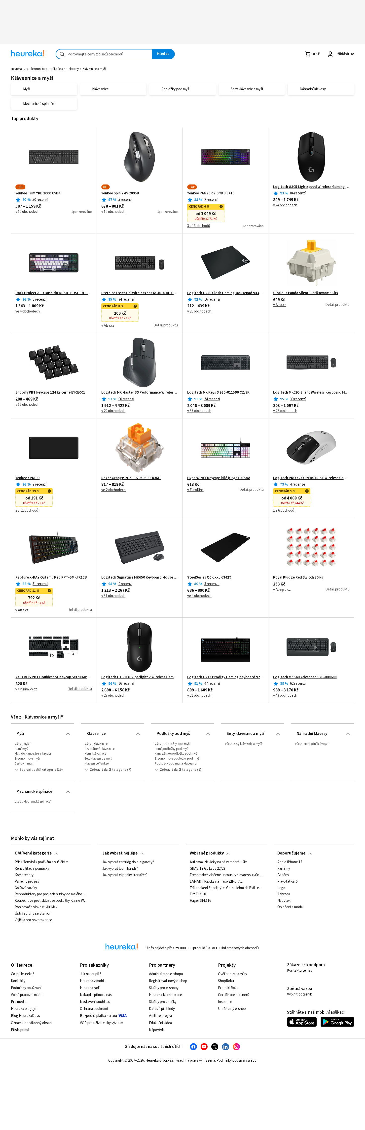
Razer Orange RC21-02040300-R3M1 (131, 478)
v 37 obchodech (199, 410)
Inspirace (225, 1001)
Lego (281, 887)
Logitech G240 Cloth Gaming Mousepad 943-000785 (225, 293)
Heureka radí (90, 988)
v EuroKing (195, 490)
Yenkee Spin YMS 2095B (120, 193)
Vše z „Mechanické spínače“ (33, 801)
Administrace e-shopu (166, 974)
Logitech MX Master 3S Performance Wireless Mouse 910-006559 (139, 392)
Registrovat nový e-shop (168, 981)
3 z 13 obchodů (198, 226)
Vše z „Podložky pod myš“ (173, 744)
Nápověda (157, 1030)
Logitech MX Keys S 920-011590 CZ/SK (218, 392)
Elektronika (37, 69)
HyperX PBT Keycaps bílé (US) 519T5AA (218, 478)
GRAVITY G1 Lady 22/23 (207, 868)
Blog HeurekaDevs (25, 1015)
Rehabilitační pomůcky (32, 868)
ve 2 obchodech (113, 490)
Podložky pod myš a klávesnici (176, 763)
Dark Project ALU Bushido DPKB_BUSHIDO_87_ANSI (53, 293)
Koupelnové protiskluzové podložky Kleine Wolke (51, 900)
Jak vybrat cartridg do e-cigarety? (128, 862)
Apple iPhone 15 (289, 862)
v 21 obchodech (199, 695)
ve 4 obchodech (27, 311)
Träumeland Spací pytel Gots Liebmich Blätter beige (226, 887)
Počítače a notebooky (64, 69)
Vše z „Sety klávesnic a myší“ (244, 744)
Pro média (18, 1001)
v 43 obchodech (285, 695)
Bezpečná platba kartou (98, 1015)
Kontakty (18, 981)
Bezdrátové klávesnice (99, 749)
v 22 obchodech (113, 410)
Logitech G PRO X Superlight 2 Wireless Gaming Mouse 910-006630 (139, 677)
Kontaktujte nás (299, 970)
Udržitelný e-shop (232, 1008)
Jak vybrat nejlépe (120, 853)
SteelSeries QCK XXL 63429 (209, 577)
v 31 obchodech (113, 595)
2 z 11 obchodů (26, 510)
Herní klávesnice (95, 753)
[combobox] (104, 54)
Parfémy (283, 868)
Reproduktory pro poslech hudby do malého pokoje (51, 894)
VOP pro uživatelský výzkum (101, 1023)
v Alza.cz (107, 325)
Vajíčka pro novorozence (33, 920)
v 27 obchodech (285, 410)
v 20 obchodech (199, 311)
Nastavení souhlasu (95, 1001)
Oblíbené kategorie (33, 853)
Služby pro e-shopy (164, 988)
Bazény (283, 875)
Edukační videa (160, 1023)
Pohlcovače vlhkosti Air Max (36, 907)
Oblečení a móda (290, 907)
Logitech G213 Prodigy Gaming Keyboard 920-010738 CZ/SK (225, 677)
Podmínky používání (26, 988)
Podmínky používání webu (236, 1060)
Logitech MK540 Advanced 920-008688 (305, 677)
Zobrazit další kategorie (38, 770)
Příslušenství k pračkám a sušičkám (41, 862)
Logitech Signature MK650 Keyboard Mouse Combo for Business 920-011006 (139, 577)
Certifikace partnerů (233, 994)
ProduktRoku (228, 988)
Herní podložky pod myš (171, 749)
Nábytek (284, 900)
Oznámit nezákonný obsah (31, 1023)
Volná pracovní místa (26, 994)
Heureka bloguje (23, 1008)
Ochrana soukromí (94, 1008)
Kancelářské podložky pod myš (176, 753)
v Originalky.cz (26, 689)
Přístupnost (20, 1030)
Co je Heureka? (22, 974)
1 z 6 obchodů (283, 510)
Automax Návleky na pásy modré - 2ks (219, 862)
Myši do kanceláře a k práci (33, 753)
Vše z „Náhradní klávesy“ (311, 744)
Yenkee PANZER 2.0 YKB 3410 (210, 193)
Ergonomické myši (27, 758)
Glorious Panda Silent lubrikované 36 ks (305, 293)
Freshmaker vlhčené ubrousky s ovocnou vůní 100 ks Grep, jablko (226, 875)
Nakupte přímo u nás (96, 994)
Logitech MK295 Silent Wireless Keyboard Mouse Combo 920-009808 (311, 392)
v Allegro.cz (282, 589)
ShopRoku (226, 981)
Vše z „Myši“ (23, 744)
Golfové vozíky (26, 887)
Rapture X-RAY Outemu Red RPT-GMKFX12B (51, 577)
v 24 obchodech (285, 205)
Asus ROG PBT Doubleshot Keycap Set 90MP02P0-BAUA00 (53, 677)
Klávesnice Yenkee (97, 763)
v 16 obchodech (27, 404)
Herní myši (22, 749)
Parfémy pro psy (27, 881)
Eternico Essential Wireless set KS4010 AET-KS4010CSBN (139, 293)
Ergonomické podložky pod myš (177, 758)
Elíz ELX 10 (198, 894)
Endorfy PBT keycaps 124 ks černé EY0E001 (50, 392)
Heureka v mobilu (93, 981)
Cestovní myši (24, 763)
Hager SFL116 (200, 900)
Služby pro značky (163, 1001)
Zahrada (283, 894)
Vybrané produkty (207, 853)
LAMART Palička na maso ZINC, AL (216, 881)
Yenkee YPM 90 (27, 478)
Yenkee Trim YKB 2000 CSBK (38, 193)
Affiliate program (162, 1015)
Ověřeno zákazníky (232, 974)
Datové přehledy (162, 1008)
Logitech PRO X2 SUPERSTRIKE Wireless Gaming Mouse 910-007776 (311, 478)
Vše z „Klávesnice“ (97, 744)
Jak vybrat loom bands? (120, 868)
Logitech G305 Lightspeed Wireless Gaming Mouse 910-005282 (311, 186)
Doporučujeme (291, 853)
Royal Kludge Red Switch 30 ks (298, 577)
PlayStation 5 (287, 881)
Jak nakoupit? (90, 974)
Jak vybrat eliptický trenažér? (124, 875)
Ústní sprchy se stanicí (32, 913)
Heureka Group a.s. (160, 1060)
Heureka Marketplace (165, 994)
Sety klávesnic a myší (98, 758)
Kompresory (24, 875)
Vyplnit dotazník (299, 994)
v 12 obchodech (27, 211)
